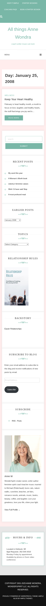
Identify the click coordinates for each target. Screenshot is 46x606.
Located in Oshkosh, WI (16, 549)
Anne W (8, 476)
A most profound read (17, 194)
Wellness (9, 95)
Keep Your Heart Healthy (19, 99)
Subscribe (11, 389)
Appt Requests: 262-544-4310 (19, 552)
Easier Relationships (13, 329)
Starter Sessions (29, 3)
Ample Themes (26, 598)
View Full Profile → (12, 510)
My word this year (15, 173)
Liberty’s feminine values (18, 184)
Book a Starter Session (30, 9)
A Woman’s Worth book (17, 178)
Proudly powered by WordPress (17, 596)
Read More (13, 118)
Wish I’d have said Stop (17, 189)
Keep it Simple (13, 3)
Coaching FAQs (10, 9)
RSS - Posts (17, 421)
